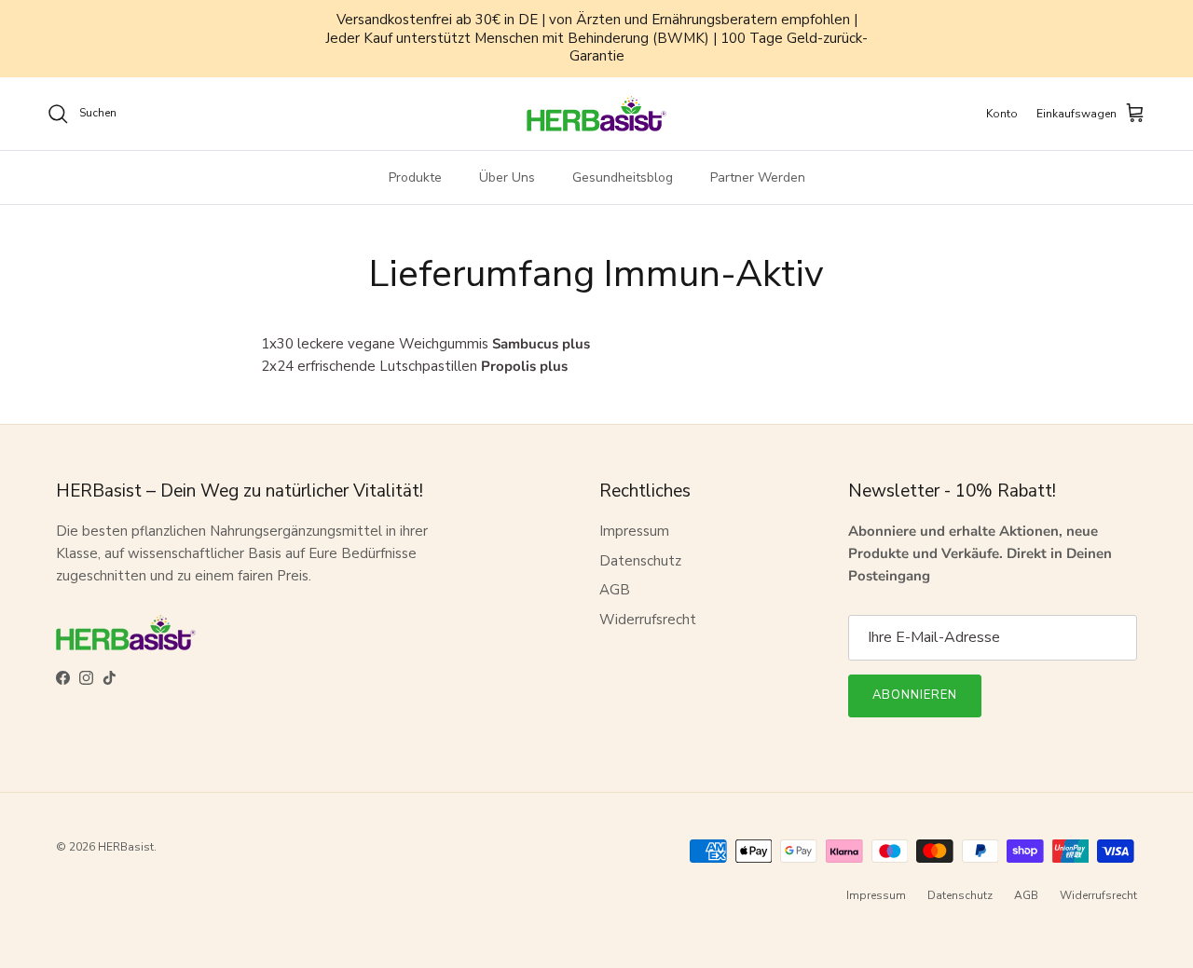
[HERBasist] (596, 113)
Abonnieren (914, 695)
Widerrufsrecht (647, 619)
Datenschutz (640, 561)
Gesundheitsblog (622, 177)
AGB (614, 589)
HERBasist (126, 846)
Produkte (415, 177)
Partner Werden (757, 177)
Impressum (634, 531)
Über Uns (507, 177)
